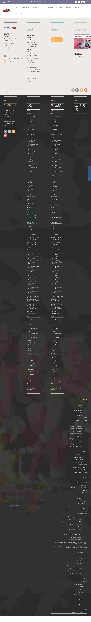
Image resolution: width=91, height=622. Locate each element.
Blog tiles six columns (32, 168)
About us (29, 113)
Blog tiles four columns (33, 164)
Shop (28, 316)
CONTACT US (31, 197)
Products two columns (33, 343)
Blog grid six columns (32, 148)
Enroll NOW (20, 13)
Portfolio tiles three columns (33, 292)
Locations (33, 125)
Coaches (29, 178)
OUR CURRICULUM (32, 239)
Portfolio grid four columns (33, 257)
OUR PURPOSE (31, 244)
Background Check (32, 134)
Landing (29, 229)
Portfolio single (31, 270)
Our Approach (31, 128)
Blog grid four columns (33, 144)
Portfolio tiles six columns (33, 287)
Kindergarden (34, 232)
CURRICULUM (37, 8)
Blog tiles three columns (33, 172)
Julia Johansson (31, 185)
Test (28, 383)
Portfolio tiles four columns (34, 278)
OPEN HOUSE (78, 54)
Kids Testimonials (31, 122)
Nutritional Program (33, 237)
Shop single (30, 347)
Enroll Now (30, 203)
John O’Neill (30, 181)
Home (17, 8)
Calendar (49, 8)
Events (29, 209)
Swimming (33, 381)
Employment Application (31, 200)
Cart (31, 319)
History (32, 119)
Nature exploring (31, 368)
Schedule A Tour (72, 8)
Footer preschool (32, 217)
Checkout (33, 322)
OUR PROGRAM (31, 242)
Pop (28, 247)
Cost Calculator (31, 357)
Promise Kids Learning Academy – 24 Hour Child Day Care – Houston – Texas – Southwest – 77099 (33, 305)
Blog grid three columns (33, 152)
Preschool (33, 234)
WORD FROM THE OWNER (79, 612)
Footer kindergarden (33, 215)
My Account (30, 325)
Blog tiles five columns (33, 160)
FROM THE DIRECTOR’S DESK (32, 223)
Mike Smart (30, 193)
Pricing (32, 374)
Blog (28, 137)
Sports (29, 353)
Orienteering (34, 372)
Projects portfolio (32, 250)
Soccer (29, 350)
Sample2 (29, 311)
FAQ (31, 360)
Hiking (32, 363)
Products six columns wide (32, 339)
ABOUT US (25, 8)
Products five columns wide (33, 330)
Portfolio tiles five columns (34, 274)
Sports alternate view (33, 377)
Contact (32, 116)
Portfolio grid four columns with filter (33, 262)
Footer (29, 212)
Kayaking (32, 365)
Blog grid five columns (33, 141)
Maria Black (30, 189)
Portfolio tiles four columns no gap (34, 283)
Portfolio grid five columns (34, 253)
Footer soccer (31, 220)
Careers (59, 8)
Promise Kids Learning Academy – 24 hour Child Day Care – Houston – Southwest (33, 298)
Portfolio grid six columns (33, 266)
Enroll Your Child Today (80, 472)
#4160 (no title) (31, 110)
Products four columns (33, 334)
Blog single (30, 156)
